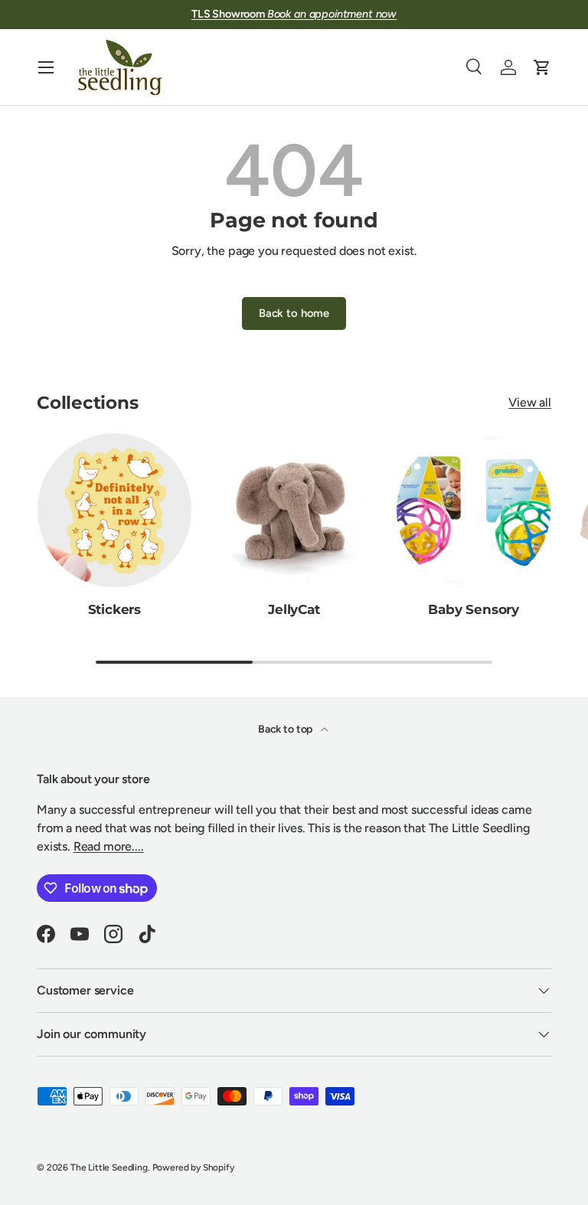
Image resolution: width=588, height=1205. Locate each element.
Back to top (286, 729)
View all (529, 402)
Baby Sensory (473, 609)
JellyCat (294, 609)
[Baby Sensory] (473, 510)
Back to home (294, 313)
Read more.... (109, 846)
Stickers (115, 609)
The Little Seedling (109, 1167)
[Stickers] (114, 510)
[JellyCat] (294, 510)
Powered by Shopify (193, 1167)
